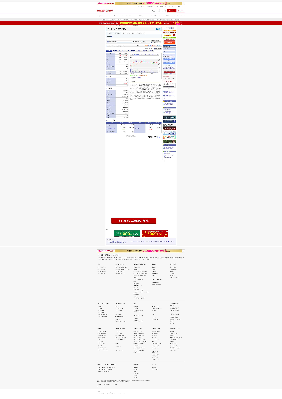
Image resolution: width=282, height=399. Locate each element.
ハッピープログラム (120, 339)
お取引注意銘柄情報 (168, 103)
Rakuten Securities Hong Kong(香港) (106, 367)
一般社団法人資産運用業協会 (145, 380)
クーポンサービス (102, 348)
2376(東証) (109, 36)
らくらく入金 (119, 331)
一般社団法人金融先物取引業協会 (112, 380)
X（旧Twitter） (137, 373)
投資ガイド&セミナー (121, 271)
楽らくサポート (155, 359)
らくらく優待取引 (138, 279)
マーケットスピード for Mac (140, 341)
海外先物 (172, 323)
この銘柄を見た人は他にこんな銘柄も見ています (134, 33)
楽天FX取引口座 (167, 157)
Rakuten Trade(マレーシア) (104, 371)
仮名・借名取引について (112, 242)
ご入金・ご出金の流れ (169, 147)
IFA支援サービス (174, 345)
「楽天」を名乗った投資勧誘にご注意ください (117, 241)
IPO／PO (136, 287)
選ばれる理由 (173, 267)
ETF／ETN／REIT (138, 285)
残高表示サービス (120, 335)
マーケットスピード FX (139, 339)
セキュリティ (173, 335)
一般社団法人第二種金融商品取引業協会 (133, 380)
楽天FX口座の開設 (102, 271)
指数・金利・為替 (156, 331)
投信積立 (172, 271)
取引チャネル (137, 352)
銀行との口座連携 (102, 333)
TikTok (135, 377)
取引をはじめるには (156, 306)
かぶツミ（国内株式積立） (140, 275)
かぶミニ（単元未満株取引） (141, 271)
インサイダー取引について (151, 241)
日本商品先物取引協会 (122, 380)
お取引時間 (100, 341)
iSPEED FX (136, 345)
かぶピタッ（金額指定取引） (141, 273)
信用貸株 (136, 283)
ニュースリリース (174, 333)
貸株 (135, 281)
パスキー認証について (169, 65)
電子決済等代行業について (176, 337)
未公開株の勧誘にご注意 (169, 95)
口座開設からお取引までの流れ (123, 269)
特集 (153, 341)
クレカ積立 (172, 273)
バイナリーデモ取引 (174, 310)
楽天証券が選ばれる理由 (121, 267)
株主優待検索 (155, 333)
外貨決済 (100, 339)
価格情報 (136, 318)
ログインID (166, 48)
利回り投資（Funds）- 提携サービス (139, 311)
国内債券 (136, 306)
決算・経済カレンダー (157, 343)
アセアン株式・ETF (156, 284)
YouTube (136, 369)
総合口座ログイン (102, 267)
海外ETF (154, 275)
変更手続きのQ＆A (168, 109)
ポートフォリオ (155, 348)
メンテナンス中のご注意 (169, 104)
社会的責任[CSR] (174, 339)
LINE (135, 371)
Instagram (136, 367)
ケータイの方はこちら (139, 350)
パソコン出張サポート (169, 113)
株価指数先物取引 (174, 317)
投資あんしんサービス (121, 337)
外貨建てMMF (173, 269)
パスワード (166, 51)
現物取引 (136, 269)
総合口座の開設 (101, 269)
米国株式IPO (155, 273)
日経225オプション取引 (175, 319)
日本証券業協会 (103, 380)
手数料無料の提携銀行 (169, 148)
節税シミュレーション (121, 321)
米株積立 (154, 271)
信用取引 (136, 277)
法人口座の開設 (101, 273)
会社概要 (172, 331)
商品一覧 (118, 319)
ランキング (172, 275)
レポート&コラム (156, 339)
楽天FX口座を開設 (168, 73)
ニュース (154, 337)
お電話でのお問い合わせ (169, 111)
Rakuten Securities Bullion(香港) (105, 369)
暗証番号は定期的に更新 (169, 68)
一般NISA (100, 308)
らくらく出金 (119, 333)
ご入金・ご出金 (101, 337)
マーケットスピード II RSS (140, 335)
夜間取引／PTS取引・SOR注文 (141, 292)
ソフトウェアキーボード (169, 54)
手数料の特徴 (137, 267)
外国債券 (136, 308)
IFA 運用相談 (173, 343)
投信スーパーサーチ (174, 277)
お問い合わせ (155, 357)
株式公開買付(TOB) (138, 290)
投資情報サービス (102, 335)
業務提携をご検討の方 (175, 348)
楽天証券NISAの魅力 (102, 316)
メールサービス (101, 343)
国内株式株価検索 (122, 25)
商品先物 (172, 321)
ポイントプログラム (102, 331)
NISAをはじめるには (102, 314)
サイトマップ (173, 350)
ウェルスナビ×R (119, 308)
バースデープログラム (103, 350)
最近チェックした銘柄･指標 (114, 33)
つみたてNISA (101, 310)
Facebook (136, 375)
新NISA (99, 306)
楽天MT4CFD (155, 319)
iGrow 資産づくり (138, 331)
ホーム (108, 25)
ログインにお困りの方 (169, 67)
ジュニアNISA (101, 312)
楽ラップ (118, 306)
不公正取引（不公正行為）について (166, 241)
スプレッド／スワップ (157, 308)
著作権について (122, 242)
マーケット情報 (114, 25)
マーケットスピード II (139, 333)
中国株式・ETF (155, 282)
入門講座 (154, 310)
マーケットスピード (138, 337)
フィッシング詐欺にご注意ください (136, 241)
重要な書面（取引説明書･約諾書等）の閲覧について (169, 93)
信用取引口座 (167, 153)
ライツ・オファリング (139, 298)
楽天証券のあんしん (120, 273)
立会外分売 (136, 294)
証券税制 (100, 345)
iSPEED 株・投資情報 (139, 343)
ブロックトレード (138, 296)
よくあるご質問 (167, 112)
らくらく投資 (119, 310)
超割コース (118, 346)
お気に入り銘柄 (155, 345)
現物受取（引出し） (138, 320)
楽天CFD (154, 317)
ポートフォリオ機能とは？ (168, 86)
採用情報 (172, 341)
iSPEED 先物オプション (139, 348)
